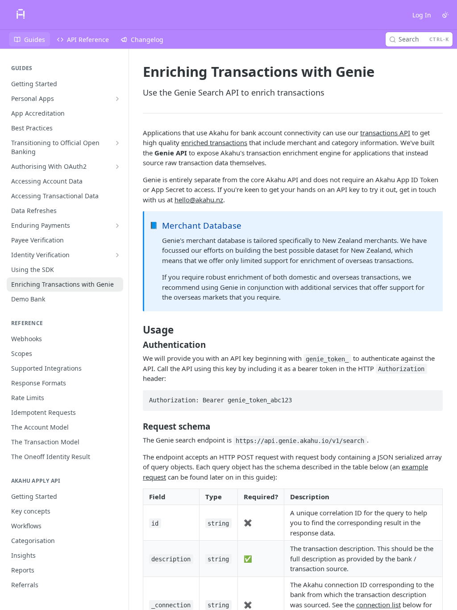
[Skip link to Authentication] (137, 344)
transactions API (385, 132)
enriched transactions (214, 142)
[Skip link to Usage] (137, 330)
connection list (378, 604)
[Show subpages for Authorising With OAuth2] (117, 166)
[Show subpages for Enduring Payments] (117, 225)
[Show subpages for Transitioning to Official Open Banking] (117, 142)
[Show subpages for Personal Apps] (117, 98)
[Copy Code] (432, 397)
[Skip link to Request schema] (137, 426)
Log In (421, 15)
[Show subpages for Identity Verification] (117, 255)
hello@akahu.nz (198, 199)
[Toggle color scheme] (445, 15)
